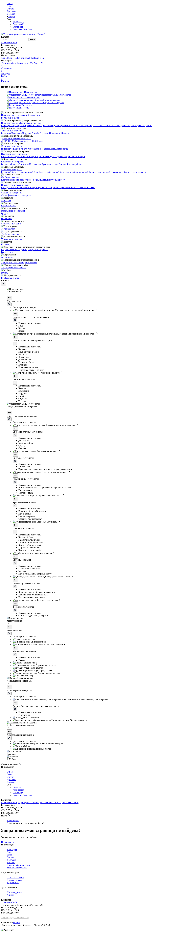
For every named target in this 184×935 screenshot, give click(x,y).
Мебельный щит (20, 141)
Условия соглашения (17, 867)
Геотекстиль (7, 252)
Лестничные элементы (12, 130)
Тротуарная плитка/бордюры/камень (19, 262)
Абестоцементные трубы (13, 267)
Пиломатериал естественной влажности (21, 115)
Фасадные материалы (11, 192)
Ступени (44, 133)
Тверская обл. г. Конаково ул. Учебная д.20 (22, 63)
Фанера (40, 141)
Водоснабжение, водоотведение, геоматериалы (24, 249)
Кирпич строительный (134, 172)
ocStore (16, 922)
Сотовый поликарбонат (70, 164)
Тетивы (65, 133)
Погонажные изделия (115, 125)
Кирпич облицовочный (77, 172)
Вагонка (37, 125)
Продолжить (7, 842)
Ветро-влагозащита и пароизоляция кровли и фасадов (28, 156)
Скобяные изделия (10, 177)
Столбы (36, 133)
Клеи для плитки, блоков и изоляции (19, 187)
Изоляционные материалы (14, 154)
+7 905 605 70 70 (9, 42)
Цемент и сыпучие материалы (53, 187)
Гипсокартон (7, 149)
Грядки (4, 213)
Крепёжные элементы (12, 180)
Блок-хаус (6, 125)
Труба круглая (8, 229)
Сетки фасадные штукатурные (16, 195)
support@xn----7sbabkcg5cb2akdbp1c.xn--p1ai (22, 58)
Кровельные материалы (12, 161)
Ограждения (7, 257)
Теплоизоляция (77, 156)
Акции (11, 16)
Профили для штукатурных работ (48, 180)
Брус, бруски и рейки (22, 125)
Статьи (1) (18, 27)
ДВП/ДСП (6, 141)
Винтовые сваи (8, 205)
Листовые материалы (11, 146)
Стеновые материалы (11, 169)
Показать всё (72, 125)
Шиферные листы (10, 278)
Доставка (11, 11)
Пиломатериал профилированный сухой (21, 123)
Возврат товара (14, 880)
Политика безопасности (18, 865)
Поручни (27, 133)
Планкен (100, 125)
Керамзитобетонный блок (52, 172)
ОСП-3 (32, 141)
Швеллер (5, 244)
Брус (3, 118)
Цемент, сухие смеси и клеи (15, 185)
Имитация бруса (87, 125)
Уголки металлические (12, 239)
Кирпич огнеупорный (100, 172)
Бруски (10, 118)
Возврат (11, 14)
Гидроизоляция (62, 156)
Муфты (4, 273)
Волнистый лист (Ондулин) (15, 164)
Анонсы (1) (18, 24)
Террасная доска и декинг (139, 125)
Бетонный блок (9, 172)
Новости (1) (18, 21)
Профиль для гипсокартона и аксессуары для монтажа (41, 149)
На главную (13, 820)
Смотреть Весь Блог (22, 29)
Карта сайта (13, 882)
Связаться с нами (70, 802)
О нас (10, 3)
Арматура (6, 200)
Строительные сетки (11, 223)
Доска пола (47, 125)
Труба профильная (10, 234)
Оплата (10, 8)
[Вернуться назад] (9, 298)
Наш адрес (12, 849)
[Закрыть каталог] (3, 283)
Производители (14, 892)
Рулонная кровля (50, 164)
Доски (17, 118)
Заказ (9, 6)
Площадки (16, 133)
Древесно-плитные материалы (16, 138)
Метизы (27, 180)
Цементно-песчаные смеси (81, 187)
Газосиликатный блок (28, 172)
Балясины (6, 133)
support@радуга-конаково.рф (15, 917)
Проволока (6, 218)
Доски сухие (59, 125)
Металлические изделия (13, 211)
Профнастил (35, 164)
